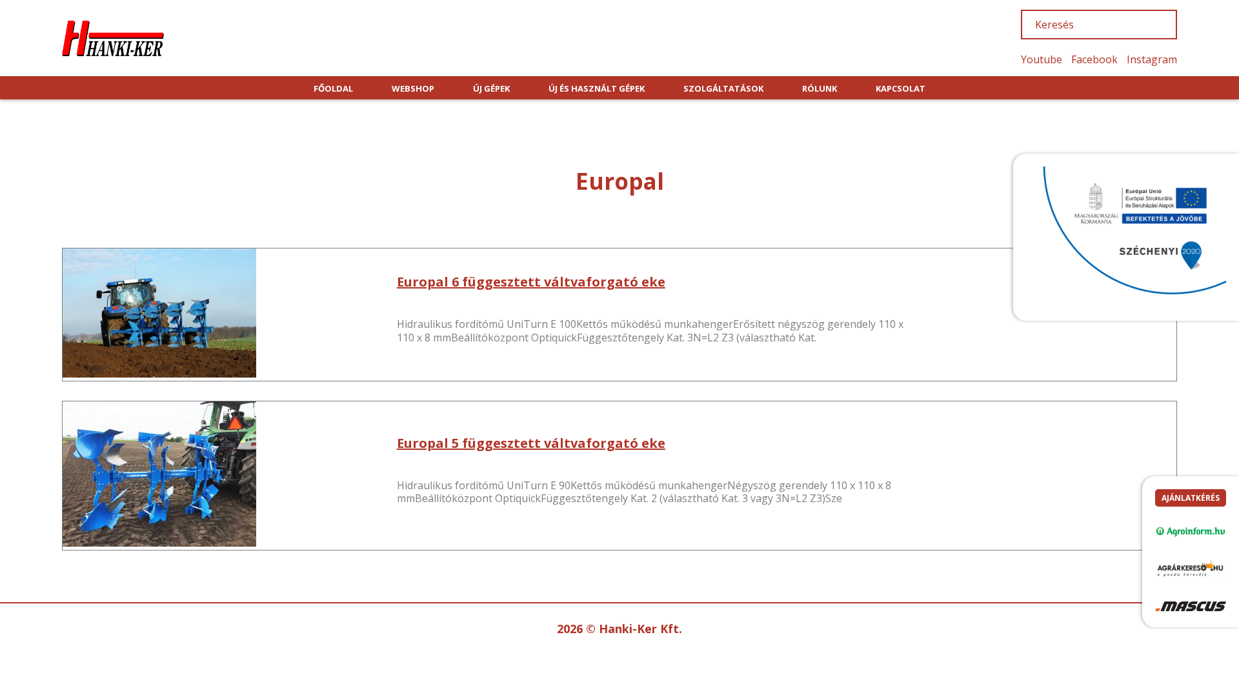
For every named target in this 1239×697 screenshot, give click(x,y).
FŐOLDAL (333, 88)
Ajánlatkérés (1191, 497)
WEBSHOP (413, 88)
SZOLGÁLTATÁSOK (723, 88)
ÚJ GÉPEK (491, 88)
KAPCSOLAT (900, 88)
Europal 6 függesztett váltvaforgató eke (531, 281)
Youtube (1041, 59)
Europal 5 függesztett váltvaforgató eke (531, 443)
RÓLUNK (819, 88)
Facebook (1094, 59)
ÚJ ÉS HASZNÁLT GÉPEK (597, 88)
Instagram (1152, 59)
